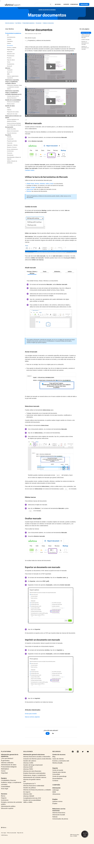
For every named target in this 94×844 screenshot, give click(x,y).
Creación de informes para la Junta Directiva (37, 759)
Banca (3, 796)
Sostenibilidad (5, 786)
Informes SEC (27, 794)
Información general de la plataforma (9, 755)
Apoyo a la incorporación (13, 131)
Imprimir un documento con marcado (85, 48)
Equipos (4, 778)
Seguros (3, 798)
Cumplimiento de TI (29, 783)
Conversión (9, 143)
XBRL (8, 74)
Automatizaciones (11, 37)
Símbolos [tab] (57, 271)
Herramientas (10, 155)
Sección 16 (9, 72)
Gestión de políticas (29, 787)
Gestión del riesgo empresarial (33, 765)
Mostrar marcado (86, 32)
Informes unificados (7, 762)
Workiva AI (9, 66)
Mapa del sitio (20, 832)
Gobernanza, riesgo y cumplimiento (34, 775)
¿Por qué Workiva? (7, 758)
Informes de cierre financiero (32, 771)
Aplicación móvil (10, 53)
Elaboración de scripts (12, 113)
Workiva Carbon (11, 103)
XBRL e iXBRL (28, 802)
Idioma (58, 4)
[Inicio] (12, 4)
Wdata (8, 107)
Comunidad (56, 774)
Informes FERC (28, 769)
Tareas (8, 62)
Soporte (55, 768)
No (53, 733)
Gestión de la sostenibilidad (13, 100)
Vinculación (9, 51)
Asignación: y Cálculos (12, 145)
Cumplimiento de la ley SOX (32, 798)
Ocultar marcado (85, 39)
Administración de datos (8, 764)
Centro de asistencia (9, 23)
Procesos (9, 57)
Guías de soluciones (12, 133)
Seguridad (4, 773)
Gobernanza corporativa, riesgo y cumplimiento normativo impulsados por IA (13, 92)
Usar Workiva (18, 23)
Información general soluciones (34, 754)
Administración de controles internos (34, 777)
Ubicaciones (56, 794)
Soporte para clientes (59, 772)
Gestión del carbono (29, 761)
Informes (7, 68)
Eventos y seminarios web (60, 761)
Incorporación (9, 127)
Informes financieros (58, 812)
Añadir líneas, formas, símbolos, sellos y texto (39, 183)
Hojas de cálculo (11, 59)
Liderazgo (55, 790)
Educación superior (7, 808)
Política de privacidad (11, 832)
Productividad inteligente (9, 767)
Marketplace (5, 769)
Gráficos (9, 43)
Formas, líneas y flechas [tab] (32, 272)
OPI (24, 781)
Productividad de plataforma (28, 23)
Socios (3, 771)
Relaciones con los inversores (58, 809)
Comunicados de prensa (60, 819)
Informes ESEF (28, 767)
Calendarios (10, 41)
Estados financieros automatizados (34, 773)
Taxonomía (9, 153)
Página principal (10, 49)
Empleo (55, 799)
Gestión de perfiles (11, 128)
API (8, 35)
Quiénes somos (57, 801)
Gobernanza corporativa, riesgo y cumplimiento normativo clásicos (12, 81)
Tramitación (9, 69)
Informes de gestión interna (31, 779)
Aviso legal (4, 788)
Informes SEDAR (28, 796)
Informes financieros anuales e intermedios (36, 756)
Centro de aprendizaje (59, 776)
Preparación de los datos (13, 111)
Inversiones (4, 800)
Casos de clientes (58, 759)
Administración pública (8, 806)
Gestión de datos (10, 105)
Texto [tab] (44, 271)
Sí (47, 733)
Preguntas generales (12, 141)
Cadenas (9, 109)
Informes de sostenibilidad (13, 101)
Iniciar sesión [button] (84, 4)
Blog (53, 756)
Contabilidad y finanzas (8, 780)
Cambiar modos (29, 170)
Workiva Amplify (57, 763)
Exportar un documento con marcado (85, 43)
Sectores (4, 794)
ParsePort (8, 135)
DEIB (54, 792)
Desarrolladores (57, 778)
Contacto (55, 780)
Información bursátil (58, 814)
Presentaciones (10, 55)
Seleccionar (29, 189)
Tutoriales (9, 136)
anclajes (32, 187)
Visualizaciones (10, 64)
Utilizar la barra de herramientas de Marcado (86, 36)
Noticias (55, 817)
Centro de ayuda (57, 770)
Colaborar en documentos (48, 23)
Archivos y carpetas (11, 47)
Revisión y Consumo (12, 147)
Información (56, 788)
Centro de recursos (58, 754)
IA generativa (5, 760)
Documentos (38, 23)
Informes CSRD (28, 763)
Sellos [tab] (70, 271)
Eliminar (28, 191)
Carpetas (9, 39)
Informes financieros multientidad (33, 785)
